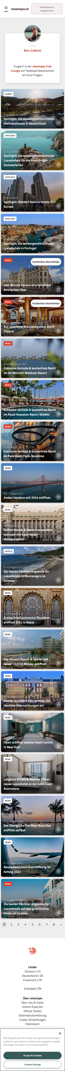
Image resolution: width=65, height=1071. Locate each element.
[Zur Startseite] (32, 953)
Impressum (32, 1024)
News (8, 468)
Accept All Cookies (32, 1055)
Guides (8, 93)
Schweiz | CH (32, 971)
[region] (32, 1049)
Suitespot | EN (32, 988)
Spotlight (10, 135)
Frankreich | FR (32, 980)
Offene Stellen (33, 1011)
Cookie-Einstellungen (32, 1019)
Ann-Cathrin (32, 50)
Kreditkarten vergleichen (47, 8)
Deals (8, 260)
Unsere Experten (32, 1006)
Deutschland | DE (32, 975)
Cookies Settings (32, 1064)
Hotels (8, 551)
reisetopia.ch (20, 9)
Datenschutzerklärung (32, 1015)
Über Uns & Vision (32, 1002)
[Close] (60, 1033)
